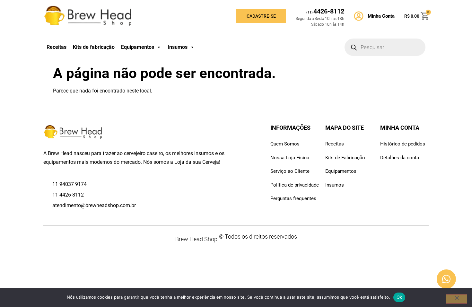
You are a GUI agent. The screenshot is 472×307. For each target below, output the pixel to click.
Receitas (56, 47)
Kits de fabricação (94, 47)
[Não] (456, 299)
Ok (399, 297)
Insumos (178, 47)
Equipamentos (137, 47)
